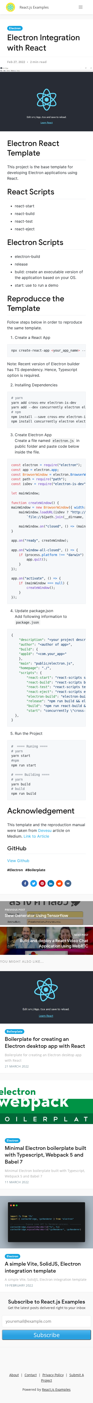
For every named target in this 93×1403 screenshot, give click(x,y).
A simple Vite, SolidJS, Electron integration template (43, 1267)
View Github (18, 860)
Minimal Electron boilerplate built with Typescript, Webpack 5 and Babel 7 (45, 1155)
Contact (31, 1375)
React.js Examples (34, 7)
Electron (15, 28)
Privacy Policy (53, 1375)
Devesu (45, 830)
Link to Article (36, 836)
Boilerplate (36, 870)
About (14, 1375)
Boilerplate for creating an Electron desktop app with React (45, 1042)
